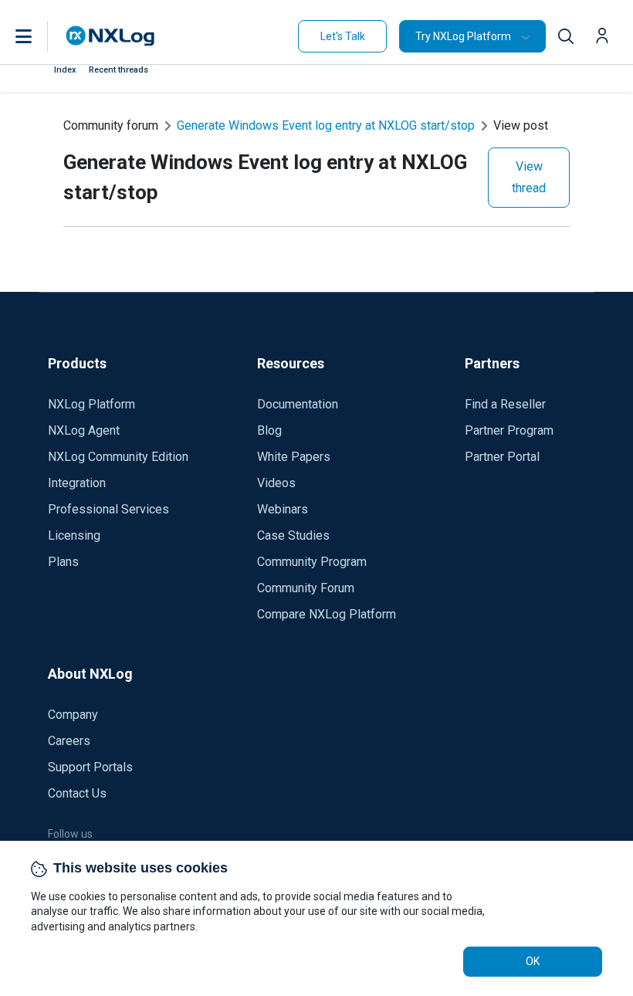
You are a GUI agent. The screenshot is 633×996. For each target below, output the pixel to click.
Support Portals (90, 767)
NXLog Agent (84, 430)
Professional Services (108, 509)
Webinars (282, 509)
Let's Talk (342, 36)
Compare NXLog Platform (326, 614)
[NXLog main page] (110, 35)
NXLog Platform (91, 404)
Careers (69, 740)
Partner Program (509, 430)
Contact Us (77, 793)
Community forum (110, 125)
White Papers (293, 456)
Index (65, 70)
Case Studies (293, 535)
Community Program (312, 561)
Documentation (297, 404)
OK (533, 961)
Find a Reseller (505, 404)
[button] (39, 36)
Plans (63, 561)
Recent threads (118, 70)
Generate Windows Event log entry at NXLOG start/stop (326, 125)
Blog (269, 430)
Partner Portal (502, 456)
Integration (77, 483)
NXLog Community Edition (118, 456)
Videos (276, 483)
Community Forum (305, 588)
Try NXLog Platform (463, 36)
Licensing (74, 535)
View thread (529, 177)
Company (73, 714)
